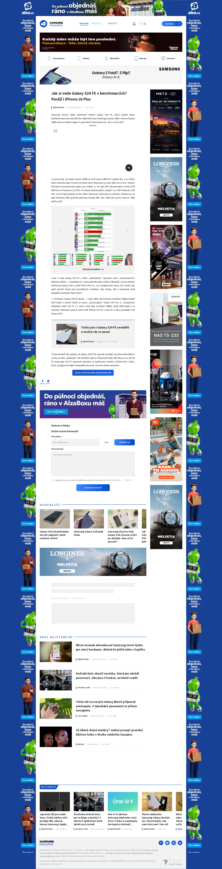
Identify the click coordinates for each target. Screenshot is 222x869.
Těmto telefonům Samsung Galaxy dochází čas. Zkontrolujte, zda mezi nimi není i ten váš (156, 819)
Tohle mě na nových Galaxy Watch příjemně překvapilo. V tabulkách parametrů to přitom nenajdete (106, 706)
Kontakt (112, 23)
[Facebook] (161, 843)
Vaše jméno (56, 436)
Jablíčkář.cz (63, 861)
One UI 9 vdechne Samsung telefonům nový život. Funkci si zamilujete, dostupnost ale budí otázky (123, 819)
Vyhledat (170, 23)
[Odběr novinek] (134, 24)
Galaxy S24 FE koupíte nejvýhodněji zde (93, 372)
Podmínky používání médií (63, 853)
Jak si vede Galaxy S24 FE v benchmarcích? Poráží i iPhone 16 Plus (89, 96)
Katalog (96, 23)
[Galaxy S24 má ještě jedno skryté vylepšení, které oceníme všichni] (55, 518)
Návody (80, 744)
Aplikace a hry (83, 688)
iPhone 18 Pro (50, 864)
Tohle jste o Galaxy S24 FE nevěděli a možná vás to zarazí (105, 329)
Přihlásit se (124, 442)
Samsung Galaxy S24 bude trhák (88, 533)
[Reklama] (28, 8)
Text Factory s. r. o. (69, 850)
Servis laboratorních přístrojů (137, 861)
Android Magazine (76, 861)
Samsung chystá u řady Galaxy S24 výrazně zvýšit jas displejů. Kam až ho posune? (122, 536)
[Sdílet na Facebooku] (42, 381)
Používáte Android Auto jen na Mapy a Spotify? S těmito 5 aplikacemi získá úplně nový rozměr (88, 819)
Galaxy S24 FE (45, 383)
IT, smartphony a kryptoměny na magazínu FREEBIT (104, 861)
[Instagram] (173, 843)
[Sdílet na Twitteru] (48, 381)
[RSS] (180, 843)
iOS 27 (59, 864)
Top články (82, 716)
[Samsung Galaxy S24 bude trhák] (89, 518)
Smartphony (58, 107)
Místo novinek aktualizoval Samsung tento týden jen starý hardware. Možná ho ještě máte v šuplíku (110, 647)
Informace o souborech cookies (118, 853)
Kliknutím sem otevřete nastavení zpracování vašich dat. (83, 856)
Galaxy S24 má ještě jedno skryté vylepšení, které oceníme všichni (54, 535)
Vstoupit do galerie (92, 269)
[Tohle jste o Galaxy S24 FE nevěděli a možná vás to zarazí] (66, 334)
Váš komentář (57, 449)
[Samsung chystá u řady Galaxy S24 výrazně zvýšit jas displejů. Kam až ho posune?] (123, 518)
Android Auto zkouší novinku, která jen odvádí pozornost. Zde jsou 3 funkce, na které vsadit (107, 675)
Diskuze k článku (60, 425)
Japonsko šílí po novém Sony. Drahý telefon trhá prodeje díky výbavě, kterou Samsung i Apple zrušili (53, 819)
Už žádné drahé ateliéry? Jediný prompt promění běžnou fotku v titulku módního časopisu (109, 732)
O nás (58, 856)
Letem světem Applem (48, 861)
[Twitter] (167, 843)
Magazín (84, 23)
